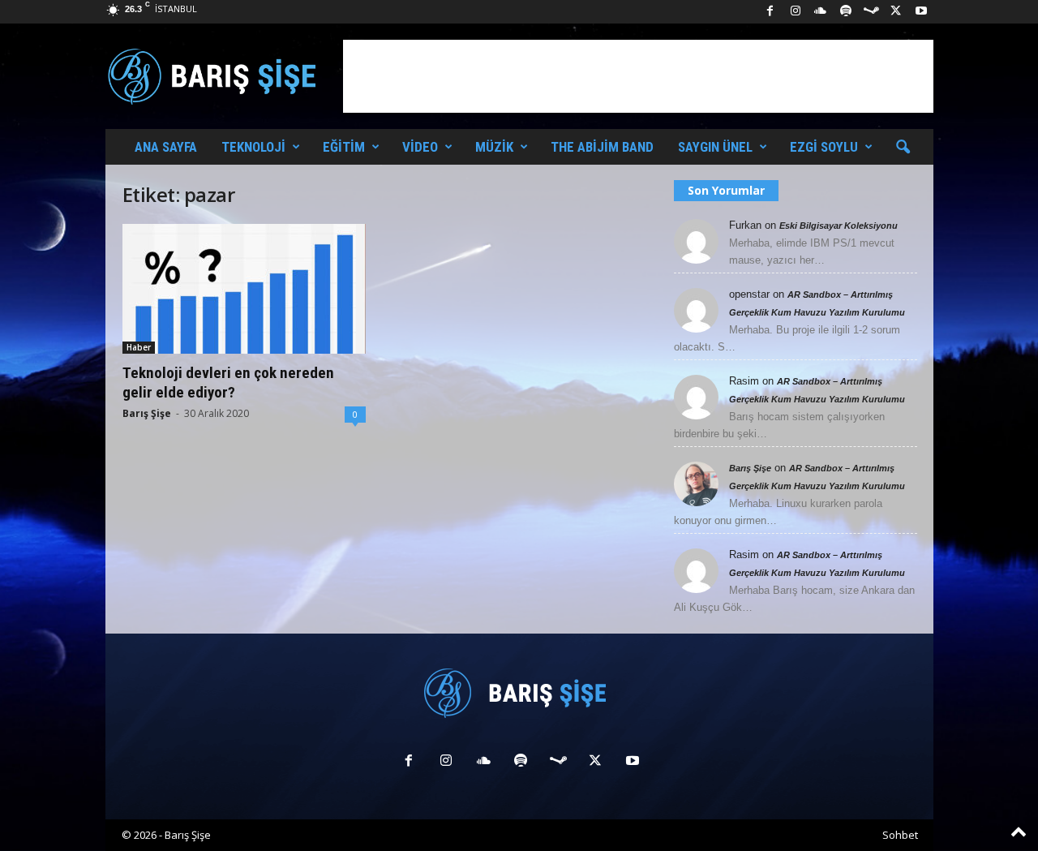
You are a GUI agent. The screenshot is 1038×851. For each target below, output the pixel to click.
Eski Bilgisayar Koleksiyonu (838, 225)
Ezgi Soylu (824, 147)
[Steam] (871, 12)
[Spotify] (846, 12)
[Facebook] (770, 12)
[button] (902, 147)
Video (420, 147)
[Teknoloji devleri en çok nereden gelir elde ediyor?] (244, 289)
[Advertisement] (638, 76)
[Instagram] (795, 12)
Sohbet (900, 834)
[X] (896, 12)
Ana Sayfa (166, 147)
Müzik (494, 147)
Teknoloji (253, 147)
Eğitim (344, 147)
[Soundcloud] (820, 12)
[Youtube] (921, 12)
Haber (139, 347)
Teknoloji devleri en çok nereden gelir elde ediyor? (228, 382)
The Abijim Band (602, 147)
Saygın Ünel (715, 147)
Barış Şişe (146, 413)
